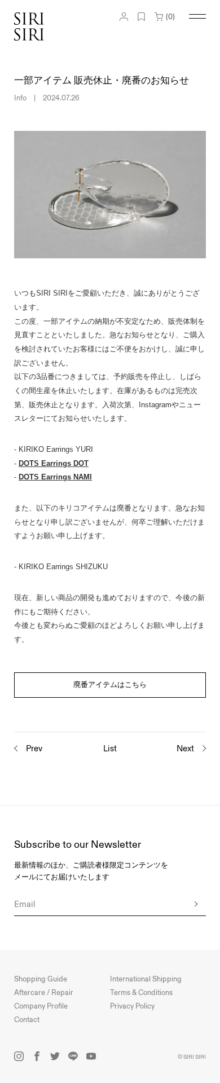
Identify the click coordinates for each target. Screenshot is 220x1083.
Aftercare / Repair (43, 992)
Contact (26, 1019)
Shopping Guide (40, 979)
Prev (34, 748)
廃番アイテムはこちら (110, 684)
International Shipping (146, 979)
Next (185, 748)
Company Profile (41, 1006)
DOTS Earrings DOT (54, 463)
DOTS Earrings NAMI (55, 477)
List (110, 748)
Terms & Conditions (141, 992)
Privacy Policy (132, 1006)
